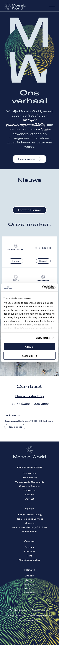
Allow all (29, 347)
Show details (43, 337)
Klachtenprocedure (29, 560)
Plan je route (15, 426)
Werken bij (29, 490)
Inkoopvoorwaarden (15, 615)
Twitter (29, 580)
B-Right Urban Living (30, 514)
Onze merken (29, 477)
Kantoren (29, 551)
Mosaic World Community (29, 482)
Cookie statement (40, 610)
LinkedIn (29, 575)
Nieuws (29, 494)
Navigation (52, 5)
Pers (29, 555)
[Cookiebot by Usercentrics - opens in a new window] (42, 287)
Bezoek (16, 261)
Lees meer (26, 159)
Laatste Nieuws (29, 210)
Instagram (29, 584)
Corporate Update (29, 486)
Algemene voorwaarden (41, 615)
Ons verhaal (29, 473)
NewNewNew (29, 531)
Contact (29, 498)
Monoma (29, 523)
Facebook (29, 592)
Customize (27, 355)
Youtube (29, 588)
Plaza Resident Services (29, 518)
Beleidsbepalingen (18, 610)
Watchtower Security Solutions (29, 527)
